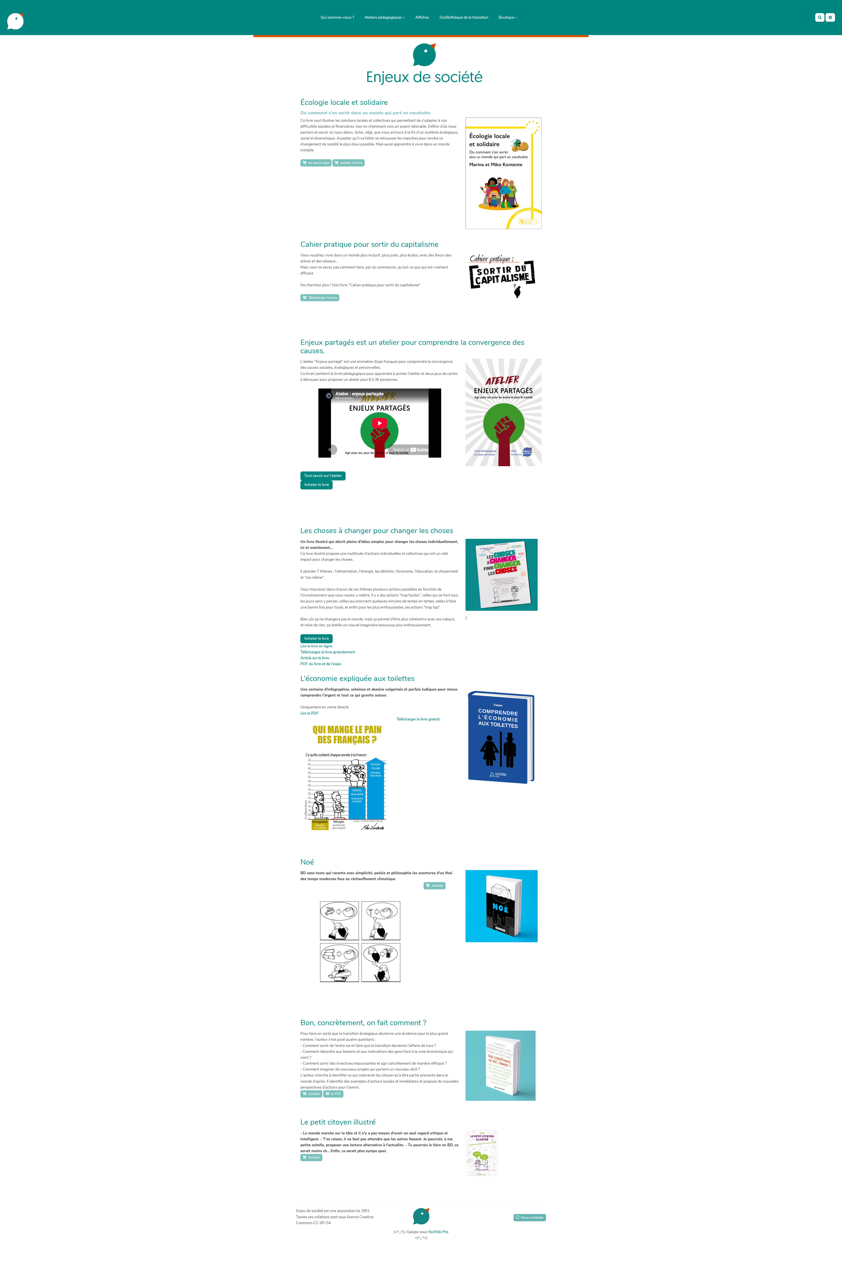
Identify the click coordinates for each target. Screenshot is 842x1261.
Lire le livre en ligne (316, 646)
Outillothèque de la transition (464, 17)
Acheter (437, 885)
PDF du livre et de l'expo (320, 663)
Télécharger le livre (322, 298)
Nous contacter (532, 1217)
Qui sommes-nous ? (337, 17)
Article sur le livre (314, 658)
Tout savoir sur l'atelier (323, 475)
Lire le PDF (309, 713)
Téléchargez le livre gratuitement (327, 652)
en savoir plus (318, 163)
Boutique (506, 17)
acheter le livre (350, 163)
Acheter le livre (316, 484)
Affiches (422, 17)
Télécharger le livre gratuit (418, 719)
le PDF (335, 1094)
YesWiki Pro (438, 1231)
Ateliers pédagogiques (383, 17)
